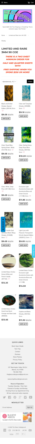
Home (3, 35)
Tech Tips (17, 349)
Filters (30, 81)
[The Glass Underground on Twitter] (4, 398)
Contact (17, 351)
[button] (2, 111)
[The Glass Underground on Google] (20, 398)
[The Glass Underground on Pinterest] (14, 398)
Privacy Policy (17, 360)
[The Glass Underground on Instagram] (25, 398)
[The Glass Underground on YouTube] (30, 398)
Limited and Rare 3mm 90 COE (17, 35)
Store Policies (17, 357)
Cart (32, 2)
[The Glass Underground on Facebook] (9, 398)
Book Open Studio (17, 346)
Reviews (17, 354)
